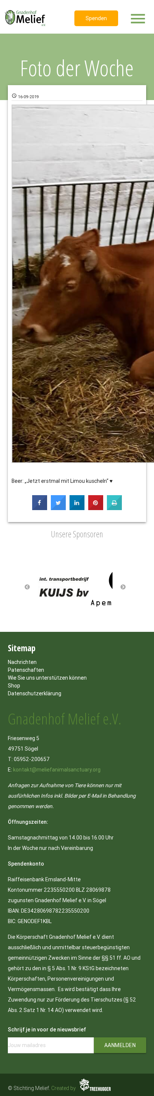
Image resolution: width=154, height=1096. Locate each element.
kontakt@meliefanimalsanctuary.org (57, 769)
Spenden (96, 18)
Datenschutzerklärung (34, 693)
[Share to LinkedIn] (77, 508)
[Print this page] (114, 508)
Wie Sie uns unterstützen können (47, 677)
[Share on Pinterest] (95, 508)
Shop (14, 685)
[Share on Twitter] (58, 508)
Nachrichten (22, 662)
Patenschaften (26, 670)
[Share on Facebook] (39, 508)
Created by (64, 1088)
